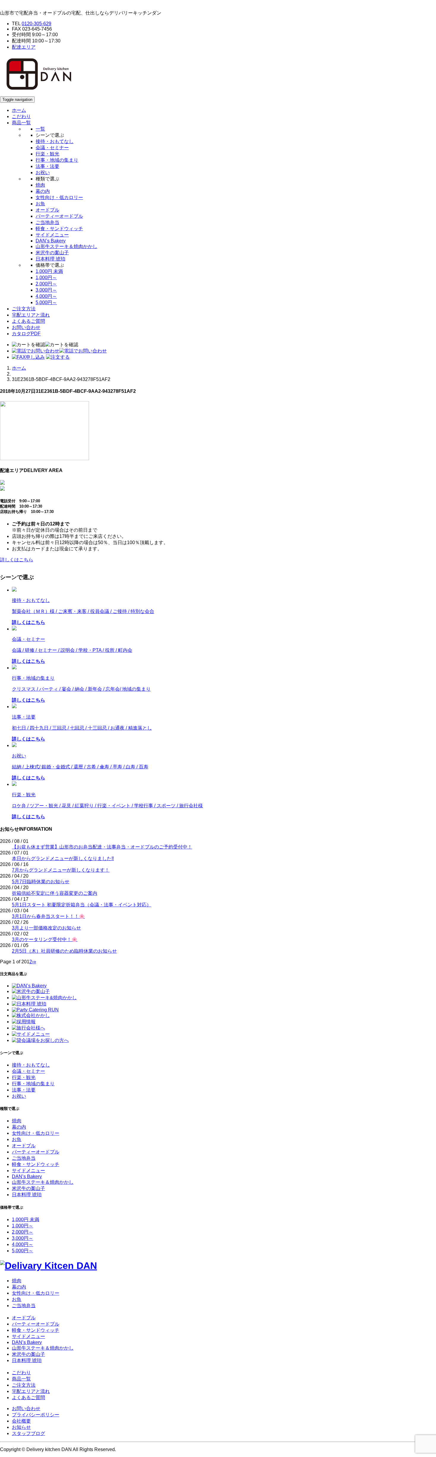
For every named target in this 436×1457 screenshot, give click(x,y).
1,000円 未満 (49, 271)
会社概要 (21, 1420)
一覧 (40, 128)
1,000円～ (46, 277)
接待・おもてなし (55, 141)
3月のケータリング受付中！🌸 (44, 939)
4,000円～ (46, 296)
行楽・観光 (47, 153)
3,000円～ (46, 290)
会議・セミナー (52, 147)
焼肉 (40, 185)
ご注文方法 (24, 308)
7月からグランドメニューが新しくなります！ (60, 870)
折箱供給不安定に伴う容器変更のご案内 (54, 893)
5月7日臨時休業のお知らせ (40, 881)
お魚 (40, 203)
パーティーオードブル (59, 216)
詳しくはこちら (16, 559)
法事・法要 (47, 166)
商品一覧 (21, 1378)
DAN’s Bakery (51, 240)
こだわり (21, 116)
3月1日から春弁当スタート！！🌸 (48, 916)
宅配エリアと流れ (31, 314)
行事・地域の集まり (57, 160)
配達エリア (24, 47)
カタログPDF (26, 333)
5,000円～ (46, 302)
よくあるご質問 (28, 321)
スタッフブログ (28, 1433)
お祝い (43, 172)
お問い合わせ (26, 327)
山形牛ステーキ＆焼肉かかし (66, 246)
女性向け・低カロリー (59, 197)
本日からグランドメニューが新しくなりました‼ (63, 858)
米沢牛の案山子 (52, 252)
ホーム (19, 110)
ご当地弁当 (47, 222)
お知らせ (21, 1427)
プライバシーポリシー (35, 1414)
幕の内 (43, 191)
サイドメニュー (52, 234)
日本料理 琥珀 (50, 258)
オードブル (47, 209)
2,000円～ (46, 283)
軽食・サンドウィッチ (59, 228)
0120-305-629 (36, 23)
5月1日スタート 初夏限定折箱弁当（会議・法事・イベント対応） (81, 904)
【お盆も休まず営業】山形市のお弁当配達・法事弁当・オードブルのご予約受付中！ (102, 846)
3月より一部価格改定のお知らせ (46, 927)
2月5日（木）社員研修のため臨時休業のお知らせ (64, 951)
